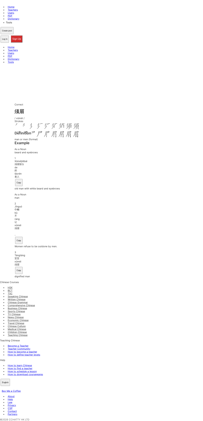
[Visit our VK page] (9, 388)
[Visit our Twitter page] (5, 388)
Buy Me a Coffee (11, 390)
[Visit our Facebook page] (2, 388)
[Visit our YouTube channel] (12, 388)
